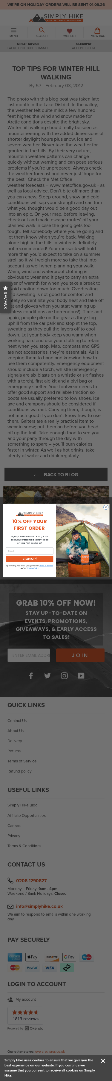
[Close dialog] (105, 507)
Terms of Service (46, 566)
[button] (5, 297)
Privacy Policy (32, 568)
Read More (21, 1075)
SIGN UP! (29, 559)
